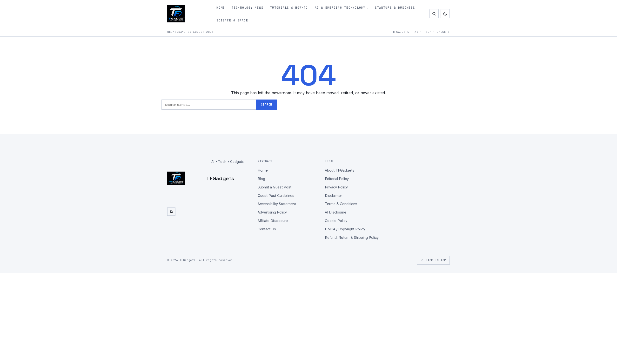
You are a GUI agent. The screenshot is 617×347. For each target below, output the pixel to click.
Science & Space (232, 20)
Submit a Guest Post (274, 187)
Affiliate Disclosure (273, 221)
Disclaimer (333, 196)
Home (220, 8)
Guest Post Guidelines (276, 196)
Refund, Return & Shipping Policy (352, 237)
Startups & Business (395, 8)
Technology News (247, 8)
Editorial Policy (337, 179)
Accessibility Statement (277, 204)
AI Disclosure (335, 212)
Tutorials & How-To (289, 8)
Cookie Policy (336, 221)
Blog (261, 179)
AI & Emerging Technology (340, 8)
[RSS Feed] (171, 211)
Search (266, 105)
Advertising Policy (272, 212)
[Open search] (434, 13)
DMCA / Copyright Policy (345, 229)
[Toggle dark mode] (445, 13)
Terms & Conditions (341, 204)
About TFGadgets (339, 170)
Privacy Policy (336, 187)
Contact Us (267, 229)
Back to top (436, 260)
